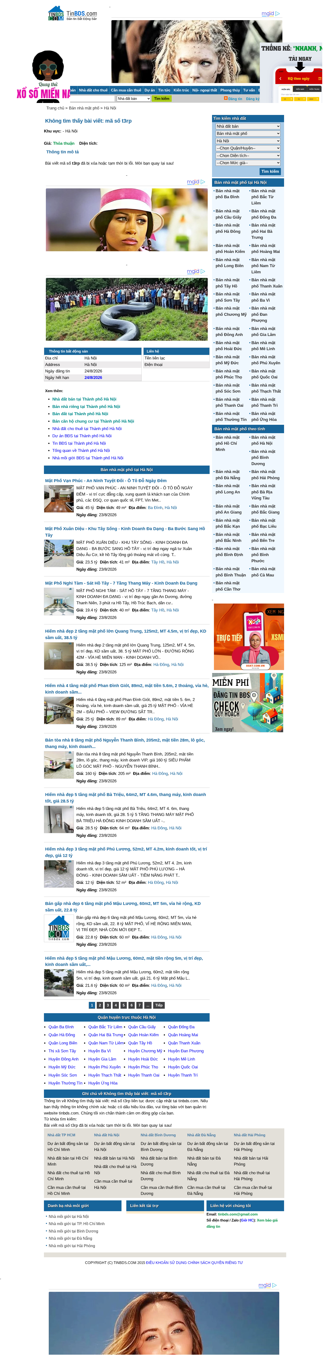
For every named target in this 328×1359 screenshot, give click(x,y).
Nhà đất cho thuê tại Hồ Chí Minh (69, 1176)
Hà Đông (161, 664)
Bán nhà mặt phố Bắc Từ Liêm (263, 197)
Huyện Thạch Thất (104, 1075)
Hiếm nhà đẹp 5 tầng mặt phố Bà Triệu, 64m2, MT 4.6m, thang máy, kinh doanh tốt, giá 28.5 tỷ (125, 797)
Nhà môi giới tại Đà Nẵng (70, 1238)
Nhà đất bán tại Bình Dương (159, 1161)
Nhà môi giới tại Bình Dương (73, 1231)
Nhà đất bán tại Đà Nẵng (204, 1161)
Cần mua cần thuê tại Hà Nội (113, 1184)
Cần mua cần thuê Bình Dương (162, 1190)
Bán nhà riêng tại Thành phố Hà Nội (86, 406)
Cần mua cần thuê (126, 90)
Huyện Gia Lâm (102, 1059)
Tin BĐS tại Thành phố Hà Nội (79, 443)
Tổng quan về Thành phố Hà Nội (81, 450)
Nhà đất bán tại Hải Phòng (251, 1161)
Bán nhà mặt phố (84, 108)
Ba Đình (155, 507)
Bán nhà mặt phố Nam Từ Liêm (263, 265)
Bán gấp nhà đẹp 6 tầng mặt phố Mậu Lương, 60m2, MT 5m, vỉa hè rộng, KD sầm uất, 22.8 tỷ (123, 906)
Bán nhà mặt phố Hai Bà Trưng (263, 231)
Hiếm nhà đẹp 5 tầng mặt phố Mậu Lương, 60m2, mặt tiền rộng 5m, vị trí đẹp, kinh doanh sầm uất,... (124, 961)
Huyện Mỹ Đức (62, 1067)
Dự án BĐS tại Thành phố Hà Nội (82, 436)
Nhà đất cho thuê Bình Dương (161, 1176)
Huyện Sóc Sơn (63, 1075)
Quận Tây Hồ (140, 1043)
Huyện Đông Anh (64, 1059)
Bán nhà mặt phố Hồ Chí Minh (228, 443)
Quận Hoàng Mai (183, 1035)
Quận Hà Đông (62, 1035)
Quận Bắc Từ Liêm (105, 1027)
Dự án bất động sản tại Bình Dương (161, 1146)
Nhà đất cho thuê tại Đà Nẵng (208, 1176)
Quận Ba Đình (61, 1027)
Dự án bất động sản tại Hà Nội (114, 1146)
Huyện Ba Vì (99, 1051)
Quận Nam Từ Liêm (106, 1043)
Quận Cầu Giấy (142, 1027)
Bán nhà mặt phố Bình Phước (263, 554)
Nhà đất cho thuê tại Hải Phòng (252, 1176)
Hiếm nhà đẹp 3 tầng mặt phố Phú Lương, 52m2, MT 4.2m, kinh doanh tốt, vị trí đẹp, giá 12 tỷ (126, 852)
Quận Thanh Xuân (184, 1043)
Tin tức (164, 90)
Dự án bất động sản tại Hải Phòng (254, 1146)
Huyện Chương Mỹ (145, 1051)
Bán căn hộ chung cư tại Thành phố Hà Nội (93, 421)
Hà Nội (110, 108)
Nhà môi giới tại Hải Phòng (72, 1246)
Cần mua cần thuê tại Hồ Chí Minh (67, 1190)
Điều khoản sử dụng (166, 1263)
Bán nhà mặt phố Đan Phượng (263, 314)
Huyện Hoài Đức (143, 1059)
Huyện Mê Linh (181, 1059)
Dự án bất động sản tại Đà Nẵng (207, 1146)
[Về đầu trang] (323, 1353)
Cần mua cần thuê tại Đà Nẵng (206, 1190)
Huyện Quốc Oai (183, 1067)
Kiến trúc (181, 90)
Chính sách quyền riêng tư (215, 1263)
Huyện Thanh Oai (143, 1075)
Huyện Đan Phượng (186, 1051)
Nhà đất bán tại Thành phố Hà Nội (84, 399)
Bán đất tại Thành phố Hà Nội (80, 414)
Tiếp (159, 1005)
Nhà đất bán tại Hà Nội (114, 1158)
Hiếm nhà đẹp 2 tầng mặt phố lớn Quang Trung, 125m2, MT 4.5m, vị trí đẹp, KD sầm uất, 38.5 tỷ (125, 634)
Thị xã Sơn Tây (62, 1051)
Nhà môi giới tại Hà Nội (69, 1217)
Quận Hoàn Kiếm (143, 1035)
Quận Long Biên (63, 1043)
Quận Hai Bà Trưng (105, 1035)
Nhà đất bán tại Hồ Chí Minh (68, 1161)
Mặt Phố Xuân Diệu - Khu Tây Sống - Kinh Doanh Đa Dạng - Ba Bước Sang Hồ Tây (125, 532)
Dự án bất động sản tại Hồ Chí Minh (68, 1146)
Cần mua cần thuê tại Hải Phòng (253, 1190)
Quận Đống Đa (181, 1027)
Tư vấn (249, 90)
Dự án (150, 90)
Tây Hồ (157, 562)
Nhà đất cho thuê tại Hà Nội (115, 1169)
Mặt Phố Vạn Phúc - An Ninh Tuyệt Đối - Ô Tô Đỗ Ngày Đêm (106, 480)
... (147, 1005)
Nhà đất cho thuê (93, 90)
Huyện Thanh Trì (183, 1075)
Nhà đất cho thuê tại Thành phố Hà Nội (87, 428)
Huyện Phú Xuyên (104, 1067)
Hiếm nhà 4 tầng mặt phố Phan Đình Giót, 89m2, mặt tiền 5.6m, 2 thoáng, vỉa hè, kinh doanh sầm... (127, 688)
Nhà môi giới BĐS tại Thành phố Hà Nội (87, 458)
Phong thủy (230, 90)
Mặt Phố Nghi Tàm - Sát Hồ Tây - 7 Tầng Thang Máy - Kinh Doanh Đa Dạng (121, 583)
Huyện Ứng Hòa (102, 1083)
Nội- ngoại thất (204, 90)
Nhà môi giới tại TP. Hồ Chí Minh (77, 1224)
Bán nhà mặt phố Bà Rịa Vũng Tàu (263, 492)
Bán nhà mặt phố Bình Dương (263, 457)
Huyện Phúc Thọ (143, 1067)
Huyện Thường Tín (65, 1083)
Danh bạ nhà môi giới (68, 1205)
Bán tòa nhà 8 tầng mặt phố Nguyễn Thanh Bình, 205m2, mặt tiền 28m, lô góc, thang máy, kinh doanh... (125, 743)
